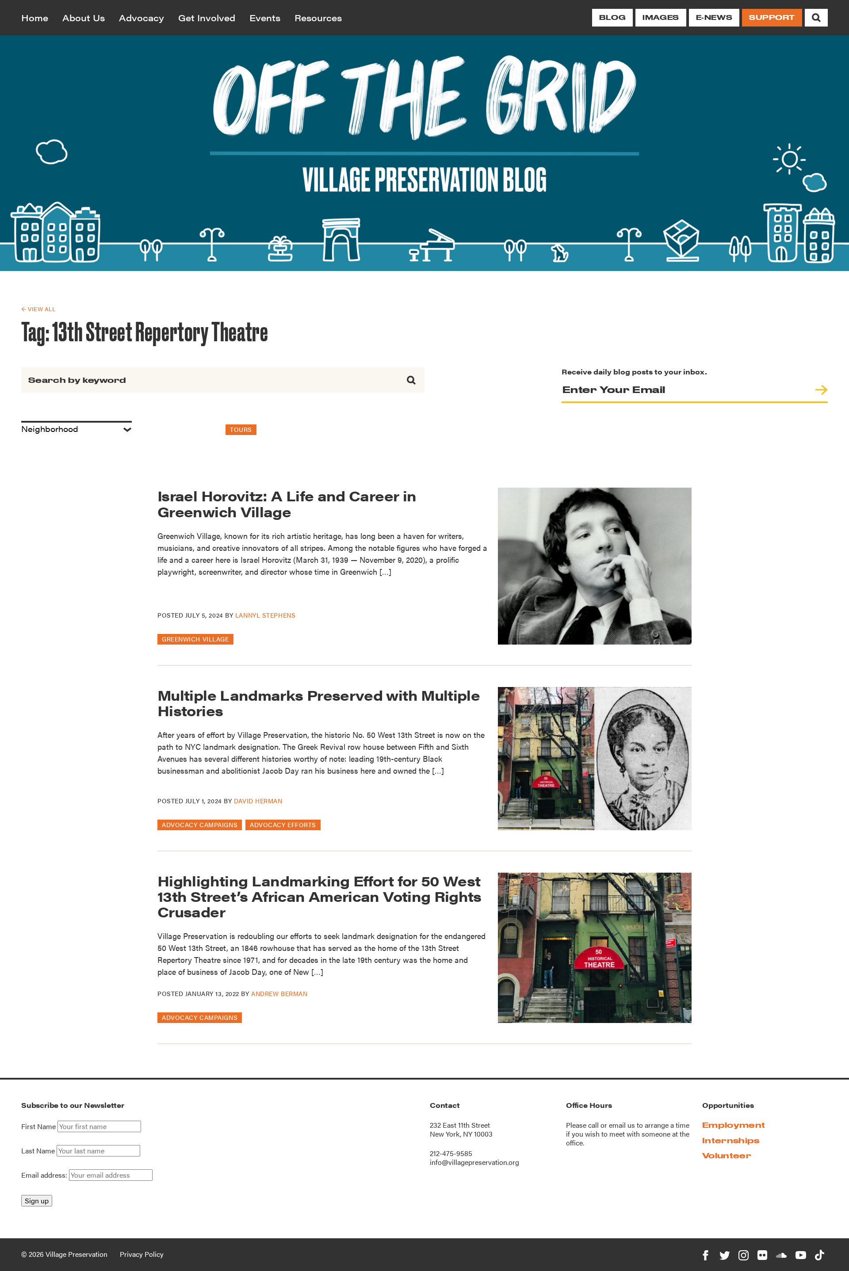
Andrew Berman (279, 993)
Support (772, 17)
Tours (241, 429)
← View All (38, 309)
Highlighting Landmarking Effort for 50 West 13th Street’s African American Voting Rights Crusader (319, 895)
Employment (733, 1125)
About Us (83, 17)
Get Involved (206, 17)
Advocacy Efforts (283, 824)
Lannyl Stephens (265, 615)
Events (264, 17)
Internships (731, 1140)
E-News (714, 17)
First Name (38, 1126)
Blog (612, 17)
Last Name (38, 1150)
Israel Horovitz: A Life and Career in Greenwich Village (286, 503)
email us (622, 1125)
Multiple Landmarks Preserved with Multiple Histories (318, 702)
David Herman (258, 800)
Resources (318, 17)
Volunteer (726, 1155)
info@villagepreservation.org (474, 1162)
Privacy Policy (142, 1254)
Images (660, 17)
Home (34, 17)
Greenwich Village (195, 638)
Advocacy (141, 17)
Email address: (45, 1175)
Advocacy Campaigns (199, 824)
